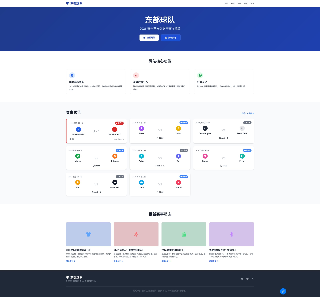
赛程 (232, 3)
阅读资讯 (172, 37)
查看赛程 (150, 37)
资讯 (246, 3)
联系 (252, 3)
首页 (226, 3)
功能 (239, 3)
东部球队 (76, 4)
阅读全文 (70, 261)
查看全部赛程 (247, 113)
